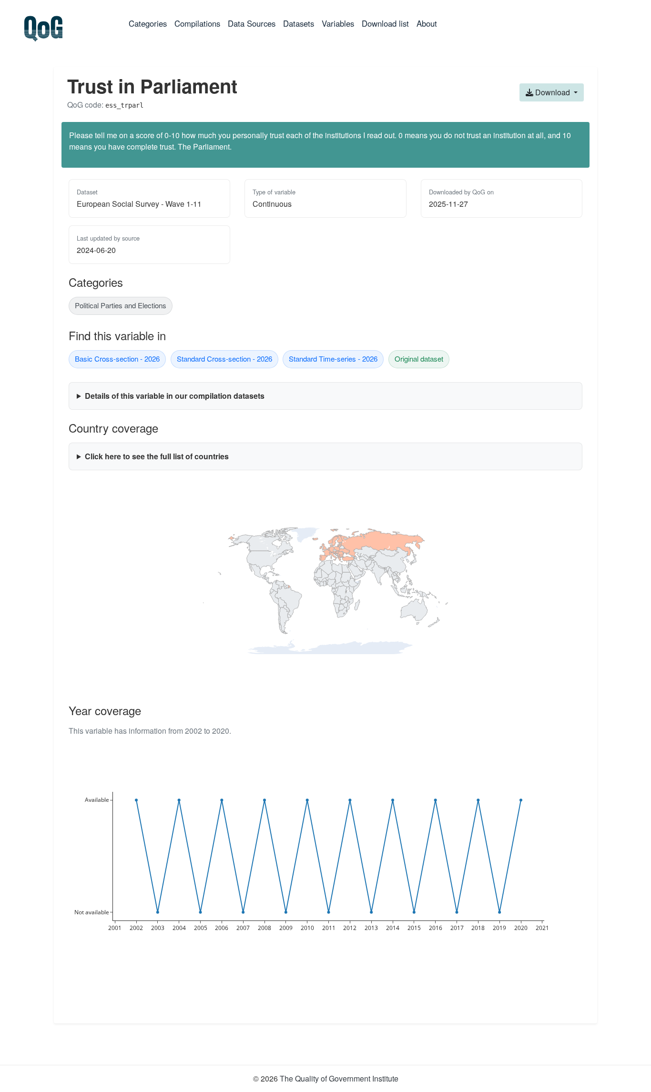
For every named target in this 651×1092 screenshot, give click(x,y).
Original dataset (419, 359)
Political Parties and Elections (120, 305)
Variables (338, 23)
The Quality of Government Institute (339, 1078)
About (427, 23)
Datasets (298, 23)
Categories (150, 23)
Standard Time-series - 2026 (333, 359)
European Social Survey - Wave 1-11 (139, 203)
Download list (385, 23)
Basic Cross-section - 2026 (117, 359)
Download (552, 92)
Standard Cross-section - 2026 (224, 359)
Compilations (197, 23)
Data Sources (251, 23)
